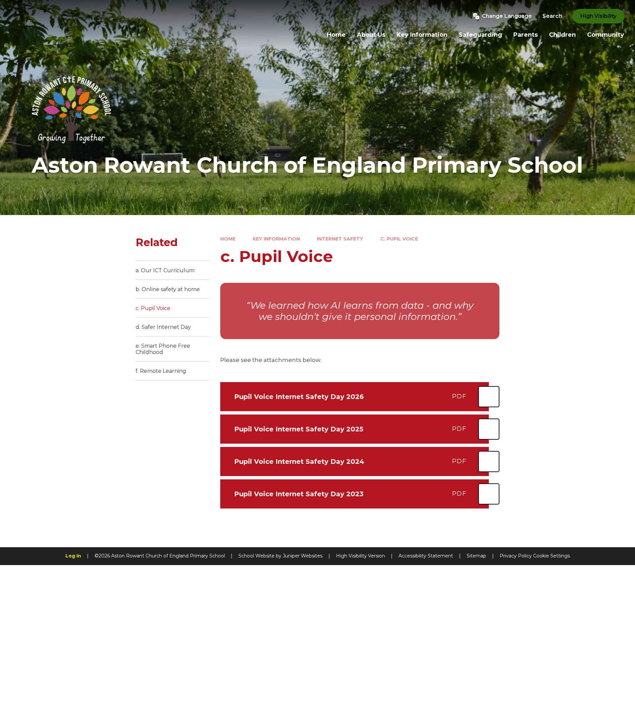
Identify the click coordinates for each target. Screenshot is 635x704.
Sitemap (476, 556)
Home (227, 239)
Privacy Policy (516, 556)
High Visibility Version (360, 556)
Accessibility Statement (426, 556)
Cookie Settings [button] (551, 556)
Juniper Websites (302, 556)
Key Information (276, 239)
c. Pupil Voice (399, 239)
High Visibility (598, 16)
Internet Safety (340, 239)
